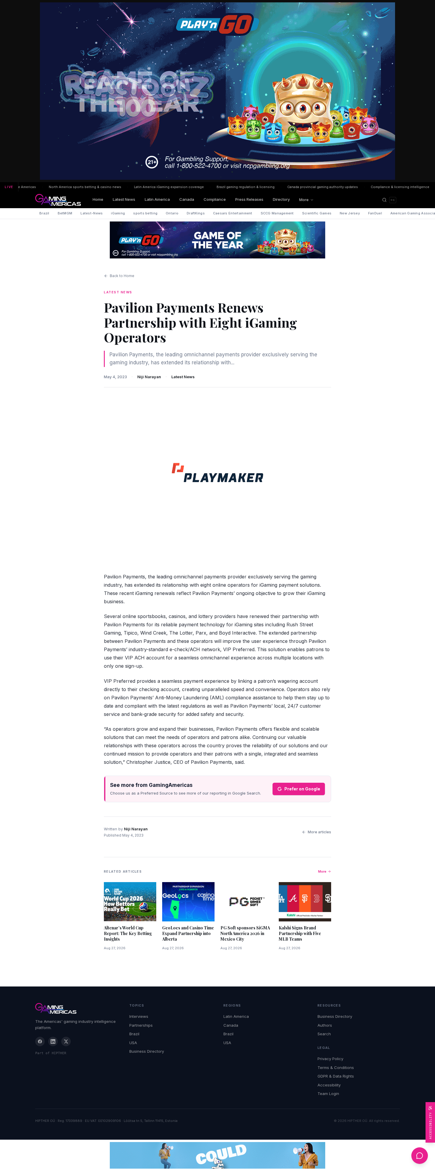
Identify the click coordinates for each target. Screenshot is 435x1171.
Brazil (44, 213)
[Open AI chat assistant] (419, 1155)
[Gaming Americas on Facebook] (40, 1041)
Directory (281, 199)
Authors (325, 1025)
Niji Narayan (149, 376)
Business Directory (146, 1051)
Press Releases (249, 199)
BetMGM (65, 213)
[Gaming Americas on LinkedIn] (53, 1041)
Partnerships (141, 1025)
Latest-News (91, 213)
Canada (186, 199)
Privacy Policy (330, 1058)
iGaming (118, 213)
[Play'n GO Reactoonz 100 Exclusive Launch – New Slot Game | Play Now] (217, 239)
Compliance (215, 199)
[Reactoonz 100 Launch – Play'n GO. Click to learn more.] (217, 91)
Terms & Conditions (336, 1067)
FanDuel (375, 213)
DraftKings (196, 213)
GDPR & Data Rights (336, 1076)
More (304, 199)
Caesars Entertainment (232, 213)
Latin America (157, 199)
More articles (319, 832)
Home (98, 199)
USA (133, 1042)
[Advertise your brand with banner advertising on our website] (217, 1155)
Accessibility (329, 1085)
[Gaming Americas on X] (66, 1041)
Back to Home (122, 276)
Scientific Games (316, 213)
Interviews (138, 1016)
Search (324, 1033)
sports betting (145, 213)
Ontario (172, 213)
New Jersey (350, 213)
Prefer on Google (302, 788)
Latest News (124, 199)
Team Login (328, 1093)
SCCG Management (277, 213)
